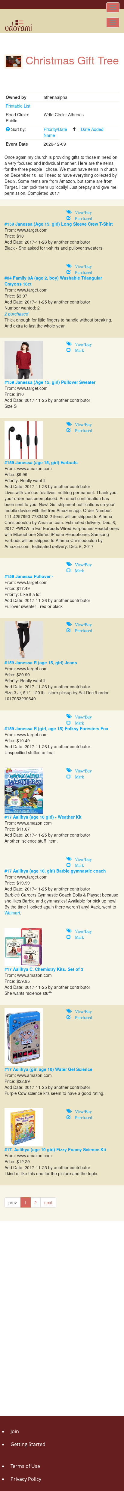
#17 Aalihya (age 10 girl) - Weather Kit (43, 817)
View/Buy (81, 212)
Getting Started (28, 1444)
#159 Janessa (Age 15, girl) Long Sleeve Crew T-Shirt (59, 224)
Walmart (12, 913)
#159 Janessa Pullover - (29, 576)
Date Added (92, 129)
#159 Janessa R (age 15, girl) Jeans (41, 662)
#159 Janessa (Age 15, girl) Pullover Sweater (50, 382)
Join (15, 1431)
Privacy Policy (26, 1479)
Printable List (18, 106)
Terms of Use (25, 1466)
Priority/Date (55, 129)
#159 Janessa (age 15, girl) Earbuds (41, 462)
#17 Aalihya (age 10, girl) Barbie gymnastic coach (55, 871)
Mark (77, 350)
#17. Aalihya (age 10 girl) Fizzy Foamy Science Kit (55, 1149)
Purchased (81, 218)
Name (49, 135)
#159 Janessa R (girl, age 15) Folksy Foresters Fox (56, 728)
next (48, 1202)
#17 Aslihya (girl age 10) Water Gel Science (48, 1069)
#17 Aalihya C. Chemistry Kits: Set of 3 (44, 969)
